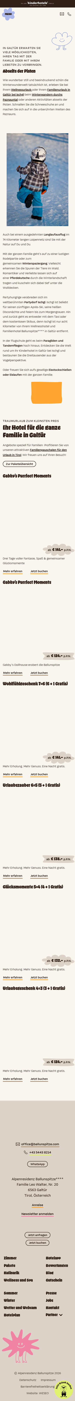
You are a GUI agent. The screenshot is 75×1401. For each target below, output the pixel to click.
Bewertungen (57, 1265)
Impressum (48, 1379)
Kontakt (52, 1308)
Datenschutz (27, 1379)
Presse (51, 1293)
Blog (50, 1273)
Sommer (11, 1293)
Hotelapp (53, 1258)
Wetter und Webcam (20, 1308)
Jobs (49, 1300)
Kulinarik (11, 1273)
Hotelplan (12, 1315)
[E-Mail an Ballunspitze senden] (62, 14)
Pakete (9, 1265)
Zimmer (10, 1258)
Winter (9, 1300)
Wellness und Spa (18, 1280)
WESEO (44, 1393)
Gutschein (54, 1280)
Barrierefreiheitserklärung (38, 1386)
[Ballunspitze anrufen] (69, 14)
